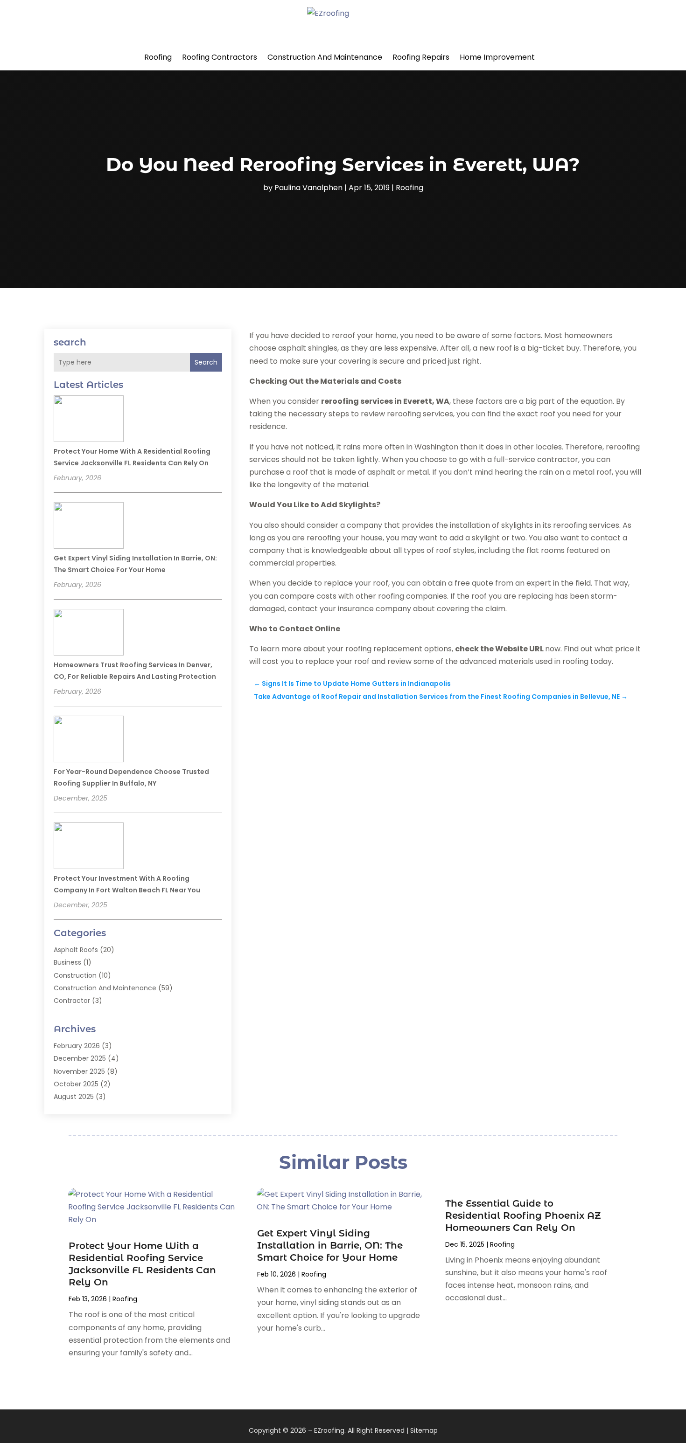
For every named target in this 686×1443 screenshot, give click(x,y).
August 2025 (74, 1096)
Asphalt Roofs (76, 949)
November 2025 (79, 1071)
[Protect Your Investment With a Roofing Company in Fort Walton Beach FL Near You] (89, 847)
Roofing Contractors (219, 57)
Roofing (158, 57)
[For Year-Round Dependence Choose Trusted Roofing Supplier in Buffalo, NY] (89, 740)
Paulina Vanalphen (308, 187)
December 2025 (80, 1058)
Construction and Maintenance (324, 57)
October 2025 (76, 1084)
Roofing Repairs (420, 57)
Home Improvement (497, 57)
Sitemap (424, 1430)
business (67, 962)
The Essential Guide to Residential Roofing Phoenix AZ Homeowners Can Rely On (523, 1215)
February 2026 (77, 1045)
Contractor (72, 1000)
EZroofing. (330, 1430)
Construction (75, 975)
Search (206, 362)
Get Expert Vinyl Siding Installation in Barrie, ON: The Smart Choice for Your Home (330, 1245)
